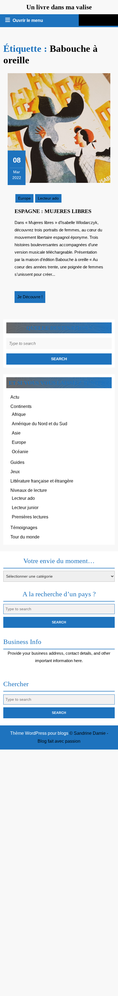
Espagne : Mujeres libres (53, 211)
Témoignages (23, 527)
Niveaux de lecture (28, 490)
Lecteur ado (48, 198)
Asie (16, 433)
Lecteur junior (25, 507)
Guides (17, 462)
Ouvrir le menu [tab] (28, 21)
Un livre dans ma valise (59, 7)
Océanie (20, 451)
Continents (21, 406)
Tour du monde (25, 537)
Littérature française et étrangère (41, 481)
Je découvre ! (31, 298)
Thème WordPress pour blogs (39, 733)
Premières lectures (30, 517)
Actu (14, 397)
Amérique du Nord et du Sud (39, 423)
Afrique (19, 414)
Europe (24, 198)
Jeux (15, 471)
